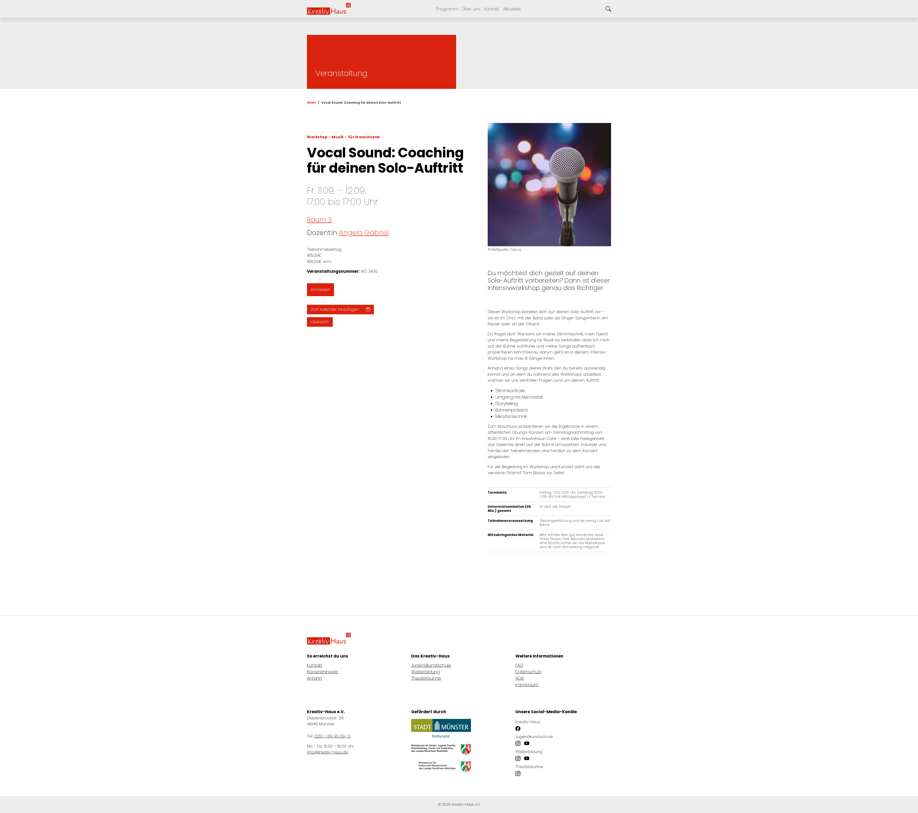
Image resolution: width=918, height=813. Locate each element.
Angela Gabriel (364, 232)
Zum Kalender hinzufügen (335, 309)
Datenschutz (528, 672)
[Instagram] (517, 744)
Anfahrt (314, 678)
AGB (519, 678)
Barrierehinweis (322, 672)
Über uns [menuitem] (471, 9)
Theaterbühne (426, 678)
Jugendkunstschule (431, 665)
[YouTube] (526, 744)
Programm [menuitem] (447, 9)
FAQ (519, 665)
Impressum (526, 685)
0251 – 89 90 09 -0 (332, 736)
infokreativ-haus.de (327, 752)
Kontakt (314, 665)
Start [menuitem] (311, 103)
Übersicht (320, 322)
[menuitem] (491, 9)
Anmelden (320, 289)
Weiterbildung (425, 672)
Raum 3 (319, 220)
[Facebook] (517, 729)
